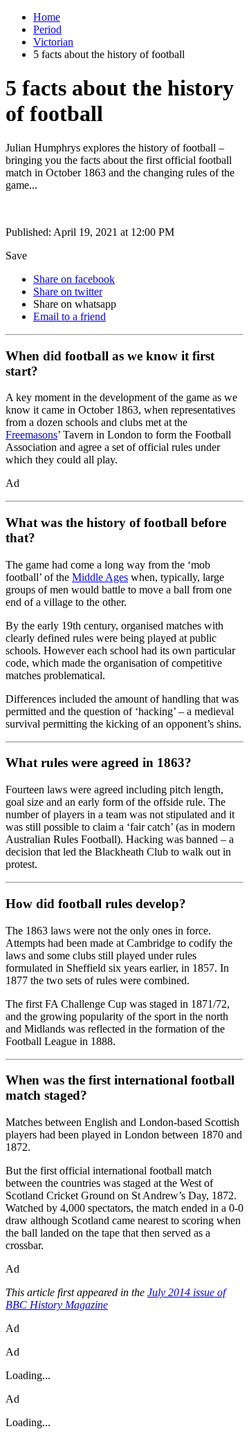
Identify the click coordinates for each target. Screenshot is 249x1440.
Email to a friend (69, 316)
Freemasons (31, 435)
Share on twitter (67, 291)
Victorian (53, 42)
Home (46, 17)
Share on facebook (74, 279)
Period (47, 29)
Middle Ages (100, 577)
